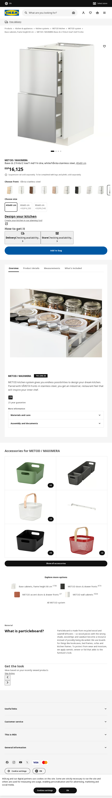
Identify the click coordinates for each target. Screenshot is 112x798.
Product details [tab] (31, 268)
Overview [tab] (14, 268)
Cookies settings (45, 790)
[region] (56, 94)
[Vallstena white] (21, 190)
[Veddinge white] (67, 190)
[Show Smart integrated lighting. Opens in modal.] (81, 507)
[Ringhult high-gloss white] (101, 190)
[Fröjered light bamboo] (55, 190)
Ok (67, 790)
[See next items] (7, 682)
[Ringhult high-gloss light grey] (89, 190)
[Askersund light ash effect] (10, 190)
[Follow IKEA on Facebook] (7, 762)
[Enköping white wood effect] (44, 190)
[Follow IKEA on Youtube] (20, 762)
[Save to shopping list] (104, 46)
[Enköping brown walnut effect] (32, 190)
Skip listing (10, 673)
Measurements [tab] (52, 268)
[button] (23, 399)
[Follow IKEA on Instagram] (13, 762)
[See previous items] (7, 677)
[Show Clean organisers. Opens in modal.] (81, 473)
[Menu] (104, 13)
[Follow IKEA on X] (27, 762)
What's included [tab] (73, 268)
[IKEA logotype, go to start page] (12, 13)
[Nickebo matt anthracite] (78, 190)
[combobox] (46, 12)
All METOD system (56, 602)
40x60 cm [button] (81, 163)
